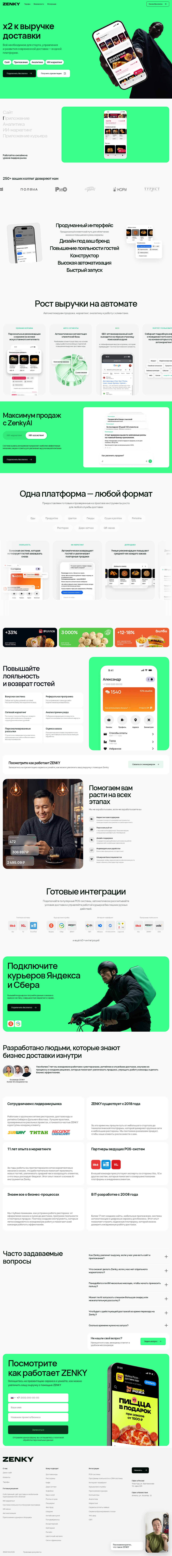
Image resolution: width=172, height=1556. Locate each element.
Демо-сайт (7, 1472)
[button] (157, 4)
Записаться (38, 1429)
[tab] (8, 112)
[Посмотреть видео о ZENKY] (157, 1532)
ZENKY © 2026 (9, 1552)
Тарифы (6, 1482)
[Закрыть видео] (165, 1516)
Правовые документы (32, 1552)
